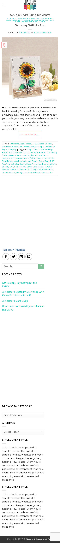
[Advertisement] (30, 210)
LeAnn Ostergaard (42, 33)
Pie (33, 164)
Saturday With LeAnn (30, 25)
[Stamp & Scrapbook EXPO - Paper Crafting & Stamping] (30, 5)
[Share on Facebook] (5, 256)
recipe (38, 164)
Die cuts (26, 152)
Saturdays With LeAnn (18, 20)
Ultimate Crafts (8, 173)
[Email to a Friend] (21, 256)
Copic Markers (15, 152)
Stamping (40, 22)
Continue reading (30, 135)
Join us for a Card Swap (15, 301)
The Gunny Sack (34, 170)
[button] (3, 4)
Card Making (23, 18)
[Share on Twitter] (13, 256)
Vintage (19, 173)
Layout (44, 158)
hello (33, 155)
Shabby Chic (7, 167)
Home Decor (37, 18)
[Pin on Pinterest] (28, 256)
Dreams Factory (38, 152)
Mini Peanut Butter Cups (38, 161)
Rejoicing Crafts (49, 164)
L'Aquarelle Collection (12, 158)
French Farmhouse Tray (19, 155)
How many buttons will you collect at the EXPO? (23, 308)
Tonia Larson (47, 170)
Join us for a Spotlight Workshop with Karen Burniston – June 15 (23, 294)
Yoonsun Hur (47, 173)
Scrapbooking (38, 20)
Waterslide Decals (32, 173)
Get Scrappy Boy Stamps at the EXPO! (19, 285)
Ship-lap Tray (20, 167)
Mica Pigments (20, 161)
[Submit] (41, 266)
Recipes (49, 18)
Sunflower (21, 170)
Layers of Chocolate (32, 158)
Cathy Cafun (31, 150)
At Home (11, 18)
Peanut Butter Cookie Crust (18, 164)
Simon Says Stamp (35, 167)
